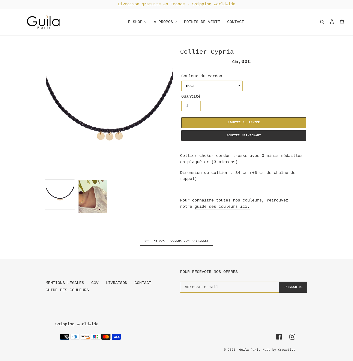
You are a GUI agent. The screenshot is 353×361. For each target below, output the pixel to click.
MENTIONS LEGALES (65, 283)
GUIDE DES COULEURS (67, 290)
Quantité (191, 96)
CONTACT (142, 283)
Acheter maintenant (243, 135)
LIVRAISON (116, 283)
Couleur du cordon (201, 76)
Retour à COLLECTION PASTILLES (180, 241)
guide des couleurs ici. (222, 206)
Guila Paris (249, 350)
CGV (94, 283)
